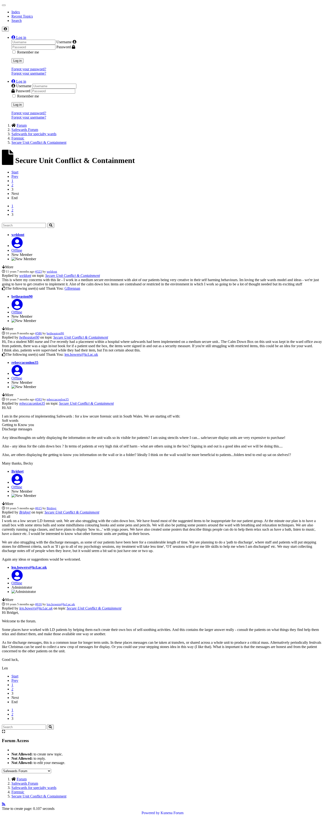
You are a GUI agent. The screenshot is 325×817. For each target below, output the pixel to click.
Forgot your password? (28, 69)
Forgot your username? (28, 73)
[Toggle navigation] (4, 5)
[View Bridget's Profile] (17, 482)
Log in (17, 60)
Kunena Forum (172, 813)
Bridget (17, 471)
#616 (38, 604)
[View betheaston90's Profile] (17, 307)
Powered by (151, 813)
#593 (38, 399)
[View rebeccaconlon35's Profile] (17, 373)
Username (64, 42)
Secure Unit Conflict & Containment (72, 276)
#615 (38, 508)
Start (14, 172)
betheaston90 (22, 296)
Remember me (28, 52)
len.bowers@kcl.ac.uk (81, 354)
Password (63, 47)
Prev (14, 176)
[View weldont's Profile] (17, 246)
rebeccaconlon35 (24, 362)
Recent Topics (22, 16)
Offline (16, 250)
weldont (17, 235)
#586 (38, 333)
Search (16, 21)
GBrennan (72, 288)
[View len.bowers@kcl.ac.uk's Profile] (17, 578)
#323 (38, 271)
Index (15, 12)
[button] (18, 37)
